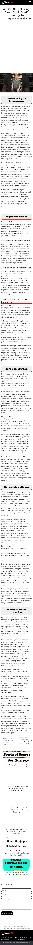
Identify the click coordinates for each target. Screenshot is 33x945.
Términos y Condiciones (18, 939)
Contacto (4, 937)
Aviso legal (22, 937)
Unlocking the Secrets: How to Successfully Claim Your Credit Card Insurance (8, 740)
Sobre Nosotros (12, 937)
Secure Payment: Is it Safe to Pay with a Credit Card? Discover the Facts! (24, 740)
